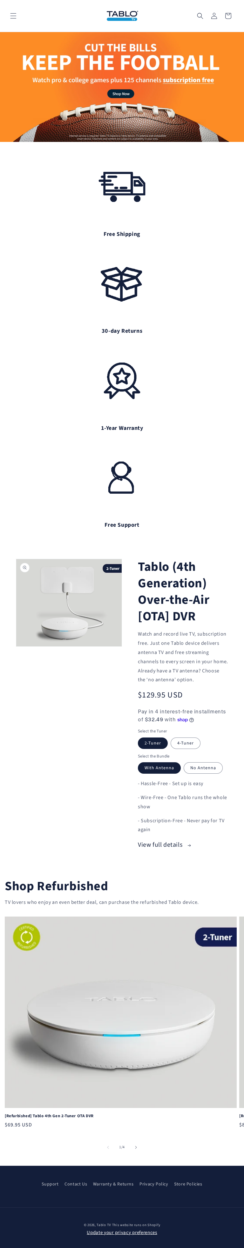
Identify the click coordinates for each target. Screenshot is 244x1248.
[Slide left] (108, 1147)
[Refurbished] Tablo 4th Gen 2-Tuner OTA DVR (49, 1116)
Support (50, 1184)
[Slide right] (136, 1147)
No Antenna (203, 768)
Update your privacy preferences (122, 1232)
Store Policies (188, 1184)
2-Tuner (153, 743)
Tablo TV (104, 1225)
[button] (13, 16)
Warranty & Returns (113, 1184)
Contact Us (75, 1184)
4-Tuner (185, 743)
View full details (161, 844)
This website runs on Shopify (136, 1225)
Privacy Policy (153, 1184)
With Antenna (159, 768)
